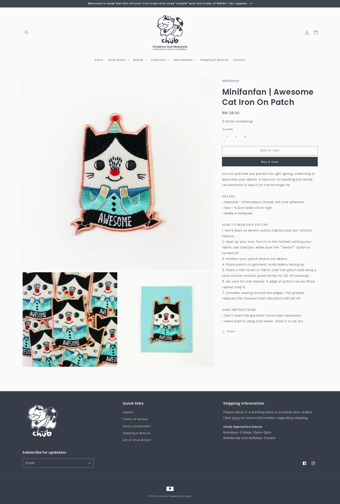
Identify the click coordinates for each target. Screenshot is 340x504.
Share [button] (231, 331)
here (236, 418)
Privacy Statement (137, 426)
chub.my (163, 496)
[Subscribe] (89, 463)
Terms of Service (135, 419)
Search (128, 412)
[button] (26, 32)
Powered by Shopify (180, 496)
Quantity (227, 129)
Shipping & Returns (137, 433)
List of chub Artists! (137, 440)
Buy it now (269, 162)
